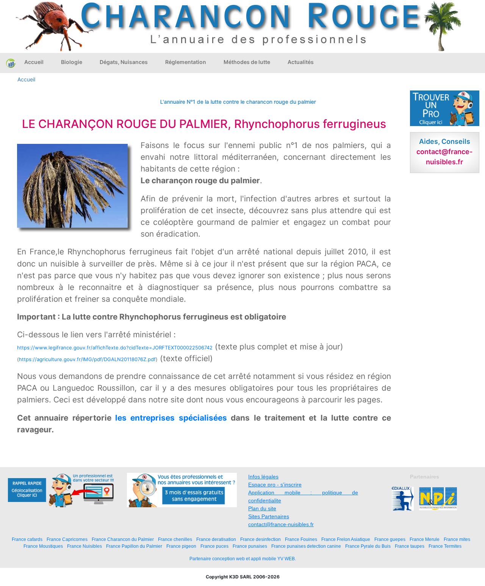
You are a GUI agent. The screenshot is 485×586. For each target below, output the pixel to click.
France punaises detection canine (306, 546)
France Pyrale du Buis (368, 546)
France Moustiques (43, 546)
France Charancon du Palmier (123, 539)
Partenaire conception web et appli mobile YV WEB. (242, 558)
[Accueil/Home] (11, 62)
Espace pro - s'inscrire (275, 485)
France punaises (250, 546)
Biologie (71, 62)
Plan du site (262, 508)
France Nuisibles (84, 546)
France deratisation (216, 539)
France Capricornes (67, 539)
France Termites (445, 546)
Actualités (301, 62)
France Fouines (301, 539)
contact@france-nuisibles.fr (281, 524)
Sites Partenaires (268, 516)
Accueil (34, 62)
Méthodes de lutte (247, 62)
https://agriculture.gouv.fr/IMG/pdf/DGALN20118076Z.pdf (87, 359)
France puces (214, 546)
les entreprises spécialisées (171, 417)
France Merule (425, 539)
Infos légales (263, 477)
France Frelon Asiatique (345, 539)
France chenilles (175, 539)
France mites (457, 539)
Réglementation (185, 62)
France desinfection (260, 539)
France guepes (389, 539)
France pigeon (181, 546)
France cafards (27, 539)
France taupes (409, 546)
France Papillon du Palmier (134, 546)
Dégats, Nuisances (124, 62)
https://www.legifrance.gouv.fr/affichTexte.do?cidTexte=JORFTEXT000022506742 (115, 347)
